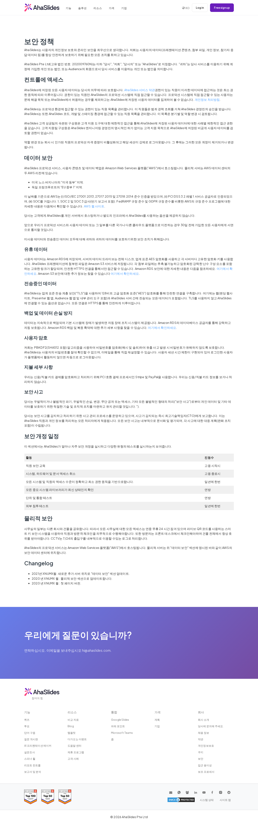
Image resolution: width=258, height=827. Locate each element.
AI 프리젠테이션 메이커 (38, 745)
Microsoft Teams (122, 732)
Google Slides (120, 719)
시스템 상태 (207, 799)
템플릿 (72, 732)
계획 (157, 719)
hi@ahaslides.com (96, 650)
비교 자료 (73, 719)
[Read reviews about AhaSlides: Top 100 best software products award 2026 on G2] (30, 797)
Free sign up (222, 7)
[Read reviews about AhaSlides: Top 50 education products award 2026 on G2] (47, 797)
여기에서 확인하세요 (125, 273)
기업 (124, 8)
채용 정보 (203, 732)
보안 (200, 758)
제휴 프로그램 (76, 752)
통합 (114, 712)
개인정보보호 (206, 745)
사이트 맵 (225, 799)
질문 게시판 (31, 739)
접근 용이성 (205, 765)
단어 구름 (29, 732)
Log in (200, 7)
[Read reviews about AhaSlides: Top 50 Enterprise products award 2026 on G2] (65, 797)
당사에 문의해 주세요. (211, 726)
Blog (71, 726)
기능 (68, 8)
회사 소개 (203, 719)
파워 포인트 (118, 726)
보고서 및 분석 (32, 771)
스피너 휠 (29, 758)
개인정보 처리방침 (207, 100)
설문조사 (29, 752)
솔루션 (82, 8)
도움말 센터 (74, 745)
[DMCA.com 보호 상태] (181, 799)
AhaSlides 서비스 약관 (139, 90)
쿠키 (200, 752)
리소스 (97, 8)
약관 (200, 739)
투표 (26, 726)
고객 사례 (73, 758)
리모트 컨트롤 (32, 765)
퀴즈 (26, 719)
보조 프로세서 (206, 771)
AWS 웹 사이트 (94, 206)
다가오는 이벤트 (77, 739)
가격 (111, 8)
